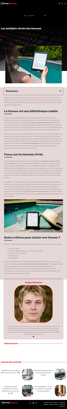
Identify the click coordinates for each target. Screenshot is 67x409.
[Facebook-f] (62, 3)
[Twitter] (60, 3)
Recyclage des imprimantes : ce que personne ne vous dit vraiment (43, 373)
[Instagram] (65, 3)
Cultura (11, 163)
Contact (56, 402)
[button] (25, 15)
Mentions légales (53, 404)
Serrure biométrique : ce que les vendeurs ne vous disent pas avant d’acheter (43, 389)
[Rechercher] (44, 15)
